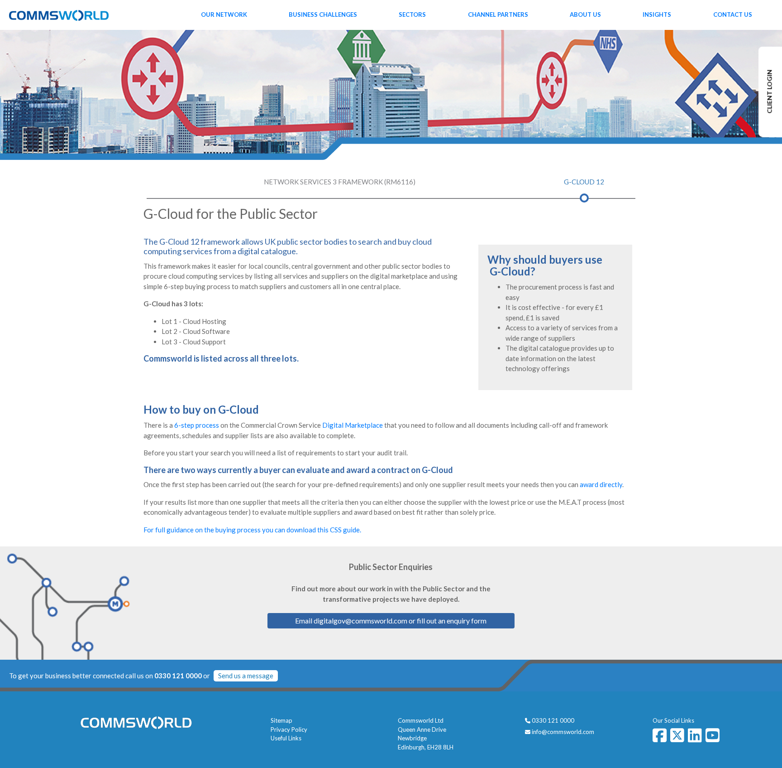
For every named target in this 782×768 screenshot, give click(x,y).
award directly (601, 484)
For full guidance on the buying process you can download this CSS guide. (252, 530)
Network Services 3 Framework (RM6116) (339, 182)
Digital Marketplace (352, 425)
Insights (657, 14)
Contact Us (732, 14)
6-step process (196, 425)
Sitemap (281, 720)
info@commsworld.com (563, 731)
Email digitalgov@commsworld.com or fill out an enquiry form (390, 620)
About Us (585, 14)
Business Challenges (323, 14)
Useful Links (286, 738)
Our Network (224, 14)
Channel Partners (498, 14)
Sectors (412, 14)
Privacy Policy (289, 729)
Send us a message (245, 675)
